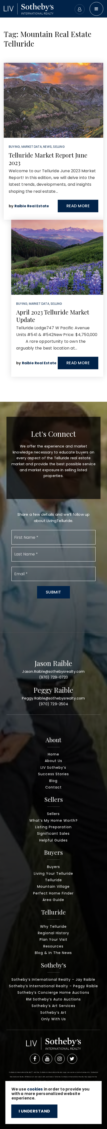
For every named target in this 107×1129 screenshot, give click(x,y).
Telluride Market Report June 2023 (48, 158)
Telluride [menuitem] (53, 880)
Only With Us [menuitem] (53, 1019)
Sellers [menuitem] (53, 813)
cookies (35, 1089)
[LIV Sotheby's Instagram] (60, 1059)
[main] (53, 201)
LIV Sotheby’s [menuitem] (53, 767)
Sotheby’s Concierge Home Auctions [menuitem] (53, 992)
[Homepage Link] (53, 1045)
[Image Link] (29, 8)
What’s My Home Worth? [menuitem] (53, 820)
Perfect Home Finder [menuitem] (53, 893)
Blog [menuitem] (53, 780)
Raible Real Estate (31, 206)
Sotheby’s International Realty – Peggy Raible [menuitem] (53, 986)
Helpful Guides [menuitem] (53, 840)
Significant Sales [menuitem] (53, 833)
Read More (78, 206)
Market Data (31, 146)
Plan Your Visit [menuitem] (53, 939)
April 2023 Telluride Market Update (52, 316)
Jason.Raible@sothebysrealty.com (53, 671)
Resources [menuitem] (53, 946)
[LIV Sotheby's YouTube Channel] (47, 1059)
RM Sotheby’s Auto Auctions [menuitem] (53, 999)
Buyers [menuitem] (53, 866)
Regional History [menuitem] (53, 933)
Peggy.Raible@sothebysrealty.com (53, 698)
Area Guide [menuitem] (53, 899)
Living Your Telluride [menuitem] (53, 873)
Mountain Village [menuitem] (53, 886)
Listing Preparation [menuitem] (53, 827)
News (47, 146)
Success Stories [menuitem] (53, 774)
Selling (58, 146)
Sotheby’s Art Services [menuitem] (53, 1005)
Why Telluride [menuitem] (53, 926)
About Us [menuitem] (53, 760)
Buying (14, 146)
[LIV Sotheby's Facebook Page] (35, 1059)
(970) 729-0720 (53, 677)
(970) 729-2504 (53, 704)
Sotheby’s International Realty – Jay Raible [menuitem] (53, 979)
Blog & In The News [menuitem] (53, 952)
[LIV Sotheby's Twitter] (72, 1059)
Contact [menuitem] (53, 787)
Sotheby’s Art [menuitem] (53, 1012)
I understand (34, 1111)
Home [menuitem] (53, 754)
